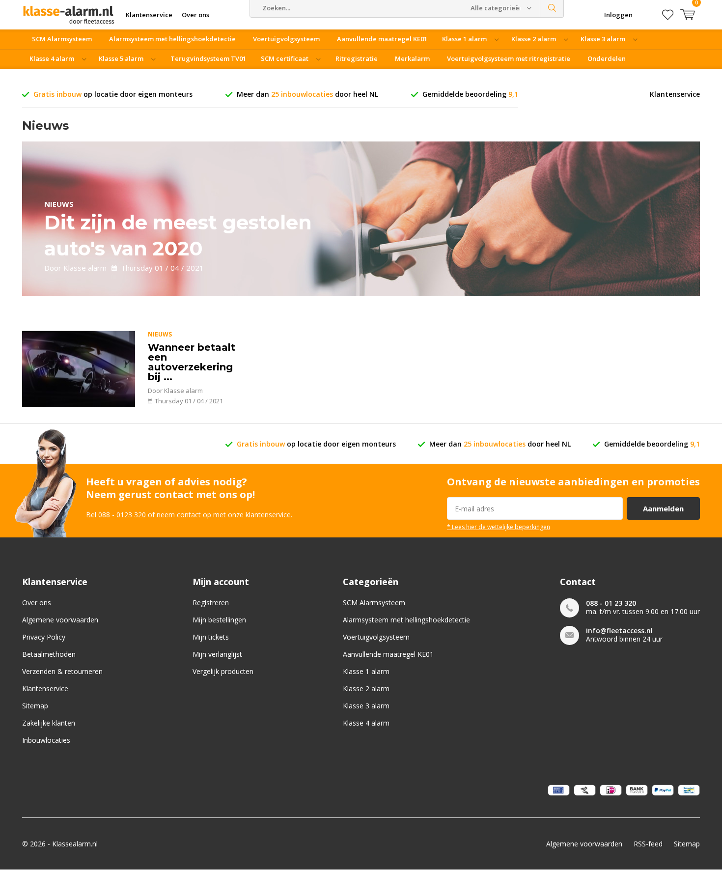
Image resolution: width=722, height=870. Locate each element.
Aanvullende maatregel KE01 (382, 38)
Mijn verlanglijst (217, 654)
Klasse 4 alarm (51, 58)
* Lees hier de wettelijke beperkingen (498, 527)
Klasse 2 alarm (533, 38)
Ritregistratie (356, 58)
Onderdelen (606, 58)
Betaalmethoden (49, 654)
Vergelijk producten (223, 671)
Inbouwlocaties (46, 740)
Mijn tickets (211, 637)
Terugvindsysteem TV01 (208, 58)
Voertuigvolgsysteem (286, 38)
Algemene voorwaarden (60, 619)
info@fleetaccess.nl (619, 630)
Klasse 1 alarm (464, 38)
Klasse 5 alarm (121, 58)
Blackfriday (147, 78)
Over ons (36, 602)
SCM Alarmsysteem (62, 38)
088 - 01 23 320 (611, 603)
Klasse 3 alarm (603, 38)
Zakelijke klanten (48, 723)
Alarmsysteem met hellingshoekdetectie (172, 38)
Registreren (211, 602)
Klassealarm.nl (75, 843)
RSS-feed (648, 843)
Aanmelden (663, 508)
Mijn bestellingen (219, 619)
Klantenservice (675, 94)
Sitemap (35, 705)
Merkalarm (412, 58)
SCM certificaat (284, 58)
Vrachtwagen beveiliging (71, 78)
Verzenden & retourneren (62, 671)
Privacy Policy (43, 637)
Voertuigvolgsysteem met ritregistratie (508, 58)
